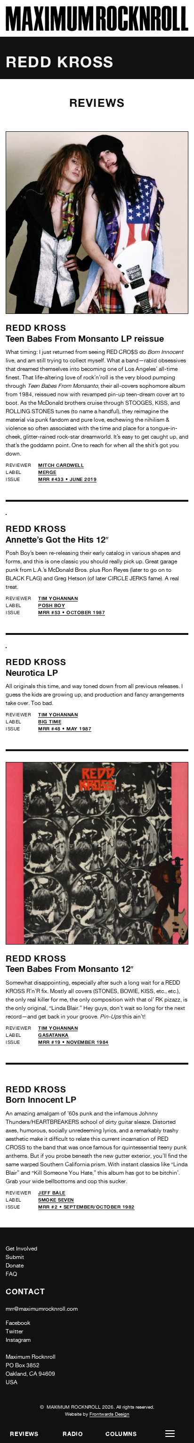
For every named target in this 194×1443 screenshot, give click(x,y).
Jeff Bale (51, 1192)
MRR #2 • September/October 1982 (86, 1207)
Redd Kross (36, 327)
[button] (170, 1434)
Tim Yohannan (58, 598)
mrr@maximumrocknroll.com (42, 1309)
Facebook (18, 1323)
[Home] (97, 28)
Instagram (18, 1340)
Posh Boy (51, 605)
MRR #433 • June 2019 (67, 479)
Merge (47, 472)
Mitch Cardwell (61, 465)
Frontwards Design (109, 1414)
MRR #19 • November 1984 (73, 1042)
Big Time (49, 721)
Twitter (14, 1331)
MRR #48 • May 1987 (64, 728)
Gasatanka (53, 1035)
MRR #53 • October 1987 (71, 612)
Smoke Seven (56, 1199)
